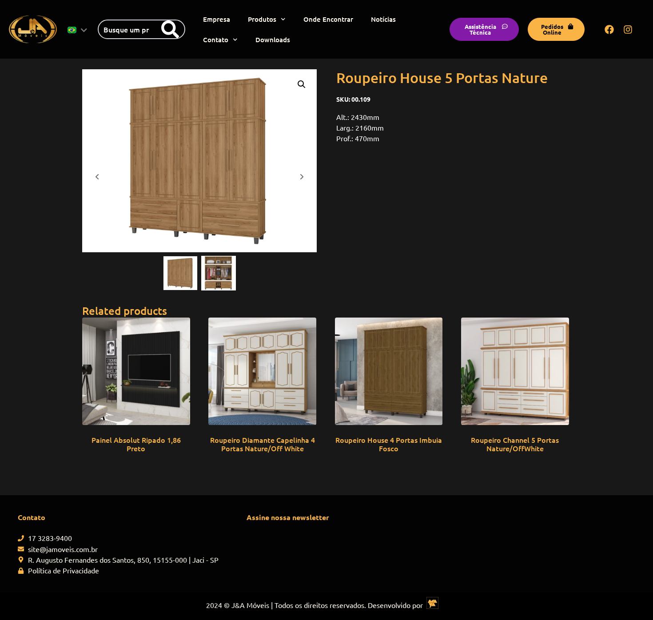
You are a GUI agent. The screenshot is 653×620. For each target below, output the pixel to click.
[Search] (170, 29)
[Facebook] (609, 29)
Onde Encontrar (328, 19)
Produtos (262, 19)
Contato (215, 39)
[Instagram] (628, 29)
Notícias (383, 19)
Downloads (272, 39)
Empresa (216, 19)
